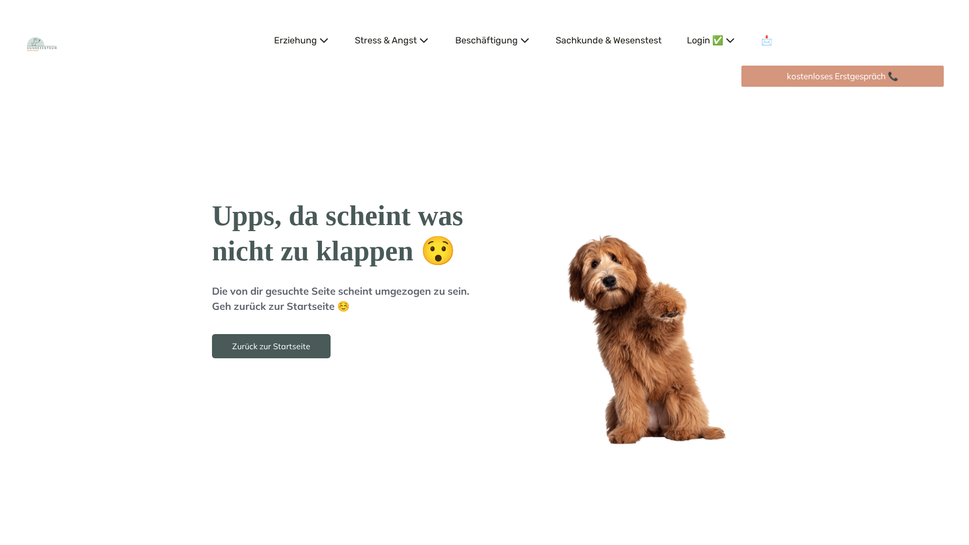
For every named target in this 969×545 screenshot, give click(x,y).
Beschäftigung (486, 40)
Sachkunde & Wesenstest (609, 40)
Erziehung (295, 40)
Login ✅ (705, 40)
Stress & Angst (386, 40)
